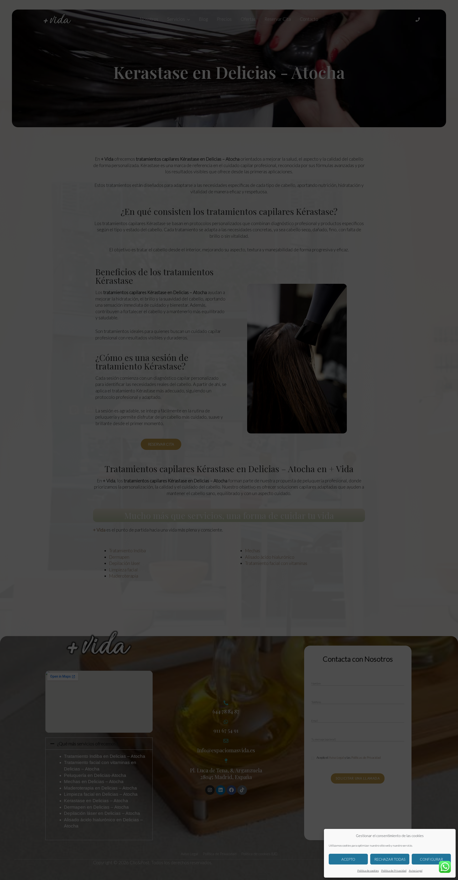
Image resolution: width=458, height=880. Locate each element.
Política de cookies (368, 870)
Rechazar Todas (390, 859)
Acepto (348, 859)
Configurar (431, 859)
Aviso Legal (415, 870)
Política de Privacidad (393, 870)
